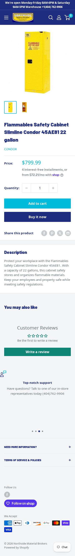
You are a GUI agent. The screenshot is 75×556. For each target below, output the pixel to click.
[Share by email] (68, 233)
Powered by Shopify (16, 547)
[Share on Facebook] (44, 233)
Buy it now (37, 217)
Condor (10, 149)
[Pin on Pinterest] (52, 233)
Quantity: (11, 188)
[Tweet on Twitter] (60, 233)
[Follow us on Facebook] (7, 494)
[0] (67, 17)
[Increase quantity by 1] (53, 188)
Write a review (37, 352)
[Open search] (51, 17)
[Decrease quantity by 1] (26, 188)
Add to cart (37, 203)
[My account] (59, 17)
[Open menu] (6, 17)
